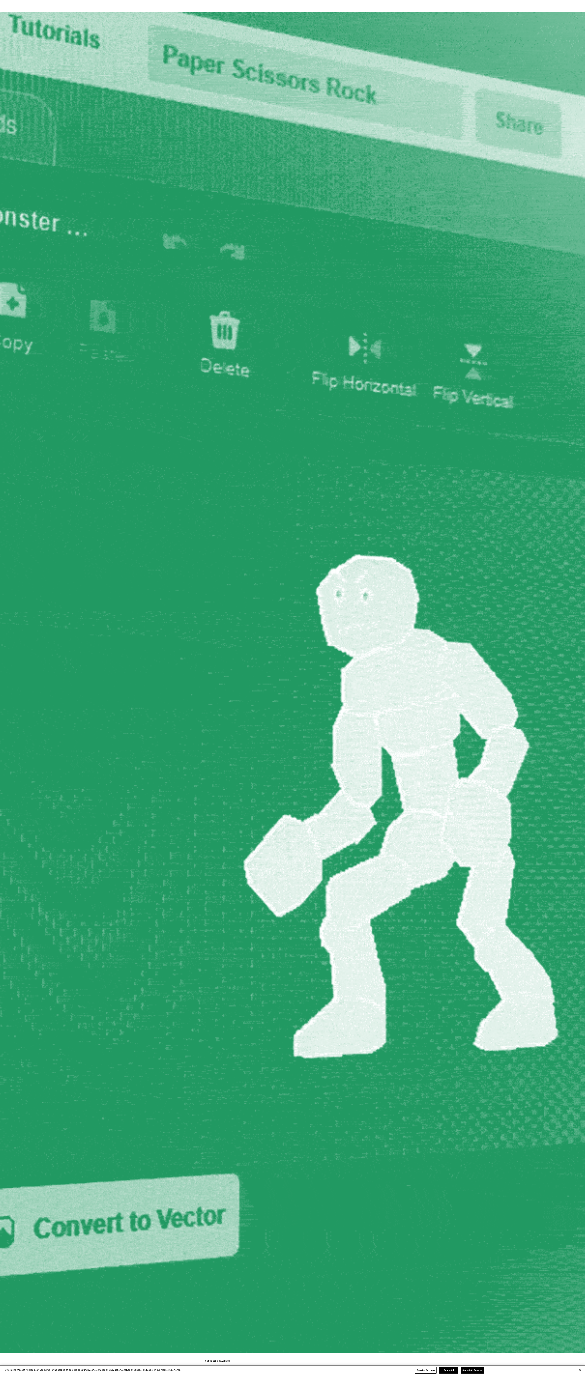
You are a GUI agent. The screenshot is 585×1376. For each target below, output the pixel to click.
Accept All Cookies (472, 1370)
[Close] (580, 1370)
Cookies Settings (426, 1370)
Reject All (449, 1370)
